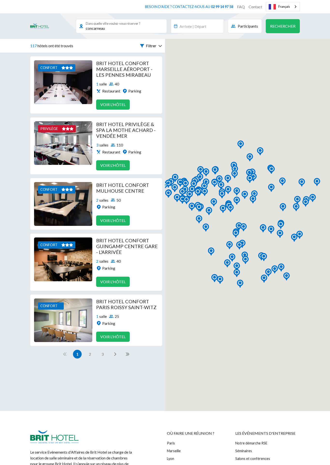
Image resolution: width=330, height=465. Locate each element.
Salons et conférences (252, 459)
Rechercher (282, 26)
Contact (255, 6)
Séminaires (243, 451)
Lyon (170, 459)
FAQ (241, 6)
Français (284, 6)
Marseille (174, 451)
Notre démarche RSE (251, 443)
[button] (151, 46)
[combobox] (283, 6)
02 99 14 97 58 (222, 7)
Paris (171, 443)
